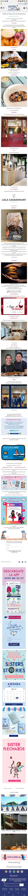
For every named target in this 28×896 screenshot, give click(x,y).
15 (20, 696)
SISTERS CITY (19, 415)
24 (4, 699)
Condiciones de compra (23, 889)
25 (7, 699)
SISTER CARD (9, 438)
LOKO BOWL (14, 23)
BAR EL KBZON (14, 345)
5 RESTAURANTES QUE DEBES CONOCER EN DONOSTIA (14, 850)
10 (4, 696)
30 (23, 699)
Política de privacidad (17, 889)
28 (7, 693)
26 (10, 699)
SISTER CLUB (20, 416)
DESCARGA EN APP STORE (7, 467)
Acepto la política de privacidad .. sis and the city (14, 551)
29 (10, 693)
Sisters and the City (4, 889)
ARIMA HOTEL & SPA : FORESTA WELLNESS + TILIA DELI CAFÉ (14, 831)
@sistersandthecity (8, 495)
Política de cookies (11, 889)
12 (10, 696)
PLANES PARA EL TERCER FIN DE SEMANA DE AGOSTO (14, 811)
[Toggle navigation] (26, 8)
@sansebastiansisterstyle (18, 495)
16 (23, 696)
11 (7, 696)
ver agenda (14, 704)
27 (4, 693)
